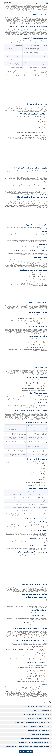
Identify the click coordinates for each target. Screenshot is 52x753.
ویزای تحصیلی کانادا (20, 72)
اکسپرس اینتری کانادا (43, 285)
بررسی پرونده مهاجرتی (43, 194)
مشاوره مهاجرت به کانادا (23, 34)
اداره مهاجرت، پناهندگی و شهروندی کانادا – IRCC (23, 23)
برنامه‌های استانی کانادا (43, 323)
